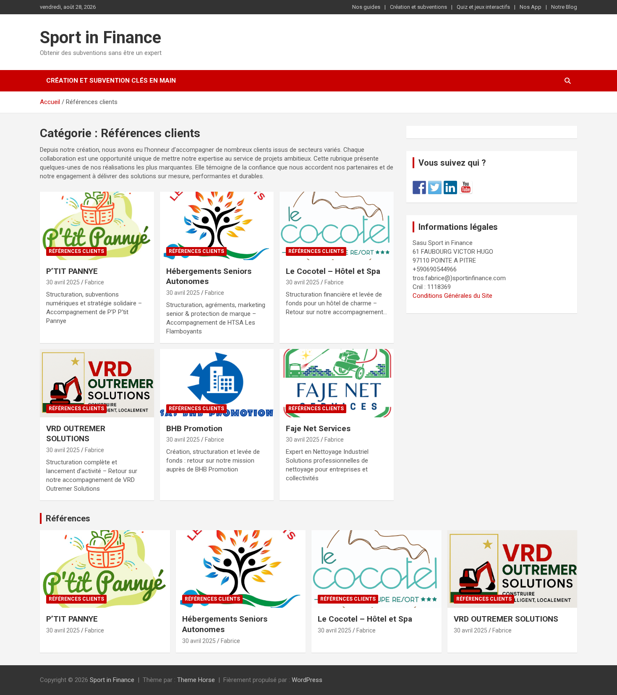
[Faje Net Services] (337, 383)
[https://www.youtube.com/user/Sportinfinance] (466, 187)
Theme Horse (196, 680)
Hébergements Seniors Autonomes (208, 276)
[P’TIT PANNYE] (96, 225)
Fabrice (94, 282)
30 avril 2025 (63, 282)
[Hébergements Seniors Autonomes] (216, 225)
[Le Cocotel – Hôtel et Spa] (337, 225)
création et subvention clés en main (111, 80)
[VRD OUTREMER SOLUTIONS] (96, 383)
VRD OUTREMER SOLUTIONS (75, 434)
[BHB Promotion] (216, 383)
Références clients (76, 251)
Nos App (530, 7)
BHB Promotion (194, 428)
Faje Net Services (318, 428)
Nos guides (366, 7)
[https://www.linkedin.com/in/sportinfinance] (450, 187)
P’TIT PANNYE (72, 271)
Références (68, 518)
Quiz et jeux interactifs (483, 7)
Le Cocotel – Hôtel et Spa (333, 271)
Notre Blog (564, 7)
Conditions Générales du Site (452, 295)
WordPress (307, 680)
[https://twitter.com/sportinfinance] (435, 187)
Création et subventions (418, 7)
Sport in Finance (100, 37)
